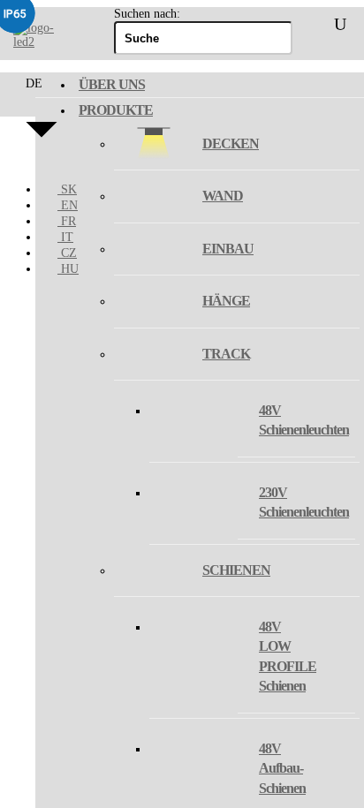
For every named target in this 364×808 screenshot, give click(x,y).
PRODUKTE (116, 109)
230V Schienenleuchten (304, 502)
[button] (41, 122)
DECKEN (230, 143)
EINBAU (228, 248)
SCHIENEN (236, 570)
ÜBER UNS (112, 84)
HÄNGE (226, 300)
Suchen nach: (147, 13)
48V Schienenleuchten (304, 420)
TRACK (226, 353)
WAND (222, 195)
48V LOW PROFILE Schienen (287, 656)
